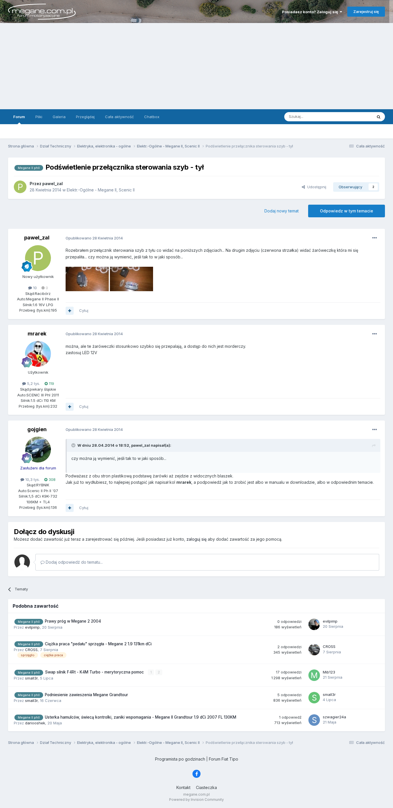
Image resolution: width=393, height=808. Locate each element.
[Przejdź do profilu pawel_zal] (20, 187)
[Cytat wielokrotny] (70, 311)
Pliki (38, 116)
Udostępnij (315, 187)
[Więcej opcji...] (374, 238)
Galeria (59, 116)
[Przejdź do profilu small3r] (314, 697)
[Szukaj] (378, 116)
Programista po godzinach (180, 759)
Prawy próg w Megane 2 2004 (73, 621)
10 (34, 287)
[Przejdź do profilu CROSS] (314, 649)
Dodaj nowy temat (281, 210)
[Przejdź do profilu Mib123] (314, 675)
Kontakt (183, 787)
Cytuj (83, 310)
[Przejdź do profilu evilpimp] (314, 624)
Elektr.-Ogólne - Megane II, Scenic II (101, 189)
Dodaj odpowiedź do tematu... (74, 562)
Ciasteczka (206, 787)
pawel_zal (36, 238)
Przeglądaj (85, 116)
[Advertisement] (196, 66)
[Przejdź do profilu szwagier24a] (314, 720)
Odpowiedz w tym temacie (346, 210)
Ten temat (356, 116)
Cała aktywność (119, 116)
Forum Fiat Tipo (223, 759)
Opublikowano (94, 238)
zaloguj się (196, 539)
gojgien (37, 429)
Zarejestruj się (366, 11)
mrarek (37, 334)
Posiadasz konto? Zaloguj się (311, 11)
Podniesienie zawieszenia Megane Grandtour (86, 694)
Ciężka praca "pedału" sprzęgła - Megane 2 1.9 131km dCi (98, 644)
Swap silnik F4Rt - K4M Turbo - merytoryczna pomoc (95, 672)
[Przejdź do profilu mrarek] (38, 354)
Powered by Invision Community (196, 799)
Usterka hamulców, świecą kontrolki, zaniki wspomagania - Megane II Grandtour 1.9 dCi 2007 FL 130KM (140, 717)
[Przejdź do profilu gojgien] (38, 449)
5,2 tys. (33, 383)
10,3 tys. (32, 479)
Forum (19, 116)
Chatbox (151, 116)
